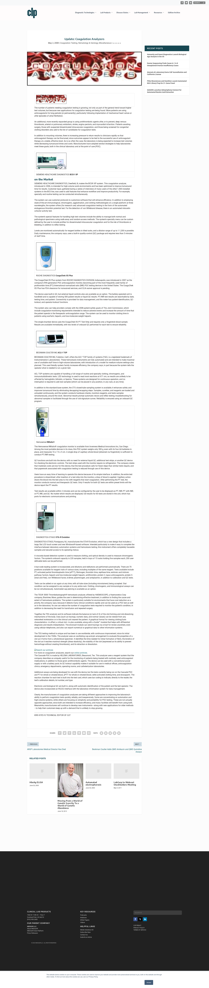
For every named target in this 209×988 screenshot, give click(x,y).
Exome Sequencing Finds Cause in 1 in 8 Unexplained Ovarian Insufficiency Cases (162, 64)
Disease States (122, 12)
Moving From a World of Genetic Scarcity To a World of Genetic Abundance (70, 804)
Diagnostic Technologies (84, 12)
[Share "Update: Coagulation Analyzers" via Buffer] (79, 733)
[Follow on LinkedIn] (145, 919)
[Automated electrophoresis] (98, 771)
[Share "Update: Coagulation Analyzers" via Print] (88, 733)
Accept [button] (149, 982)
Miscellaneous (105, 43)
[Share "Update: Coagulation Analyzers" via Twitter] (64, 733)
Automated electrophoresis (93, 783)
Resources (158, 12)
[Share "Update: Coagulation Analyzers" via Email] (84, 733)
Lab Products (105, 12)
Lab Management (141, 12)
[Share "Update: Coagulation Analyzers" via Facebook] (59, 733)
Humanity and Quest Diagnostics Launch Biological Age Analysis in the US (166, 55)
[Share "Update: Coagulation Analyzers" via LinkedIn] (74, 733)
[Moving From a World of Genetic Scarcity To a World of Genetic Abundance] (70, 780)
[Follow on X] (140, 919)
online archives (80, 653)
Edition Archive (174, 12)
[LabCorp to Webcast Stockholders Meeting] (126, 771)
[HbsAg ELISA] (42, 771)
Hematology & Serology (88, 43)
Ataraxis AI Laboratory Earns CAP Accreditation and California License (167, 73)
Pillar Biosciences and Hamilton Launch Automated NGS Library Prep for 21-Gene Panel (167, 82)
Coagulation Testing (68, 43)
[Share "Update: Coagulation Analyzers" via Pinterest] (69, 733)
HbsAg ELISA (36, 782)
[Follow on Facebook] (135, 919)
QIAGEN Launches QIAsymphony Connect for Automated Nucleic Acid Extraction (164, 91)
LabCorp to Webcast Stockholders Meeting (125, 783)
